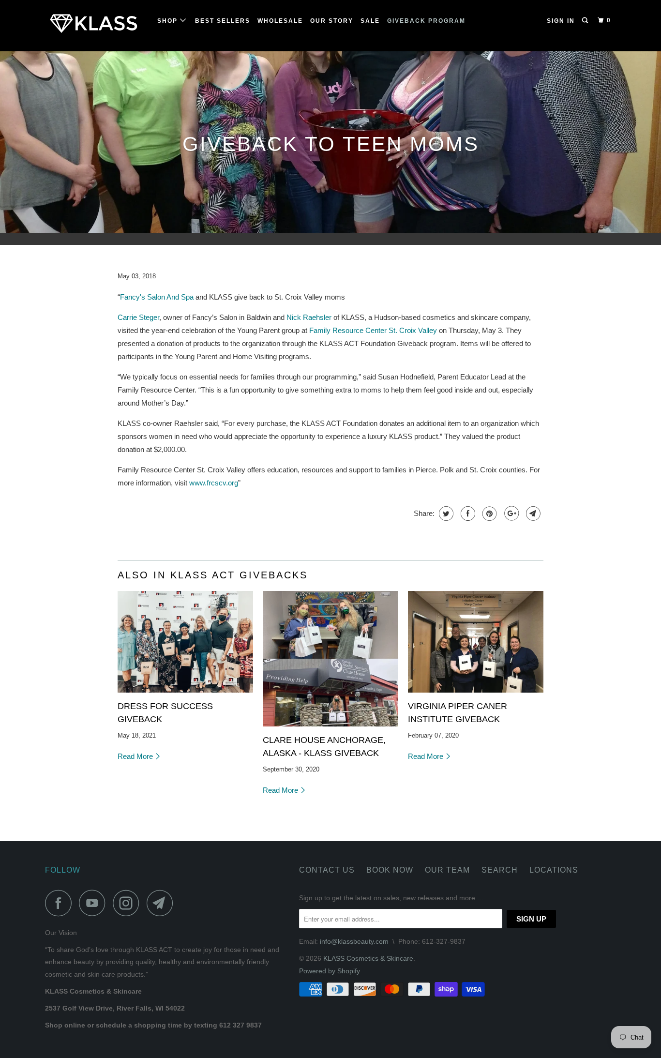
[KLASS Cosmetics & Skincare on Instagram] (129, 903)
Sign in (561, 20)
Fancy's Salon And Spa (157, 297)
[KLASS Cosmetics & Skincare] (94, 25)
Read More (136, 756)
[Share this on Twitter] (444, 513)
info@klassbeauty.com (354, 941)
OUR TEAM (447, 870)
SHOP (168, 20)
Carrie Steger (138, 317)
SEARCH (499, 870)
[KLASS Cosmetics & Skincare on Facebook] (61, 903)
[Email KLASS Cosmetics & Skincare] (163, 903)
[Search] (586, 21)
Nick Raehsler (308, 317)
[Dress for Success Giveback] (185, 642)
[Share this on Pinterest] (488, 513)
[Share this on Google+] (510, 513)
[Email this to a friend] (532, 513)
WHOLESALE (280, 20)
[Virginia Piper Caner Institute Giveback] (475, 642)
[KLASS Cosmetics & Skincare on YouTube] (95, 903)
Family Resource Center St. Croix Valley (373, 330)
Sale (370, 20)
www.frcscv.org (213, 483)
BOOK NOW (389, 870)
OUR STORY (331, 20)
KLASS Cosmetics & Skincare (368, 958)
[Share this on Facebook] (466, 513)
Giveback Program (426, 20)
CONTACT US (327, 870)
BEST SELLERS (222, 20)
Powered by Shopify (329, 971)
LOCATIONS (553, 870)
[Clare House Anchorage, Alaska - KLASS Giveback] (330, 658)
